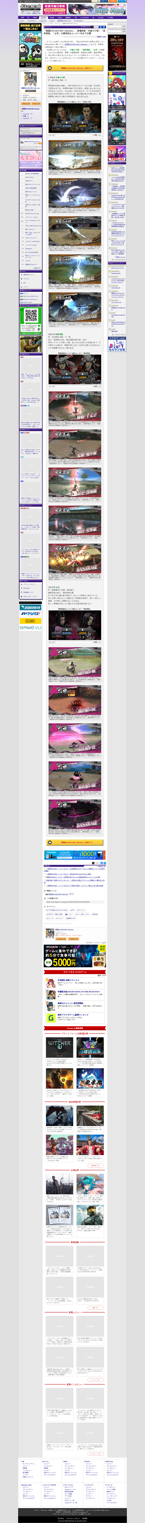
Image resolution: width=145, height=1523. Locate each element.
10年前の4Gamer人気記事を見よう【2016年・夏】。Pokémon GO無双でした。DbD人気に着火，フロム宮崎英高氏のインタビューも (30, 400)
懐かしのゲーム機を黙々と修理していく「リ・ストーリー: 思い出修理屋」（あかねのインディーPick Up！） (59, 1300)
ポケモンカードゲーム (117, 268)
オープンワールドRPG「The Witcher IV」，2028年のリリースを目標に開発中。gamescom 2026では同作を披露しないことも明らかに (59, 1062)
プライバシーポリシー (29, 584)
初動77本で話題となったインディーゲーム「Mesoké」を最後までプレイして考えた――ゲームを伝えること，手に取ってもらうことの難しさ (30, 500)
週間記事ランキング (29, 274)
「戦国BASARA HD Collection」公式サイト (76, 68)
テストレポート (91, 1489)
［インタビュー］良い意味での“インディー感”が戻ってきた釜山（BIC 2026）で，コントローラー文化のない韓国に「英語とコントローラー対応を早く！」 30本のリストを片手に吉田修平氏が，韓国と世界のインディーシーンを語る (30, 551)
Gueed (71, 918)
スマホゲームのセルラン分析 (32, 200)
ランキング (122, 1)
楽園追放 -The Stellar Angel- (118, 308)
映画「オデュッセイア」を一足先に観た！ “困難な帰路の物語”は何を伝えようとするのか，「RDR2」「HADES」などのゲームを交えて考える (30, 376)
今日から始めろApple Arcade (33, 225)
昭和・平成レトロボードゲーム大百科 (32, 233)
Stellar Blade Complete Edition (118, 315)
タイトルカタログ (50, 1475)
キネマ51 (27, 260)
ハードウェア (84, 17)
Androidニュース (70, 1489)
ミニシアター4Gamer (31, 245)
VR (76, 17)
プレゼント (26, 278)
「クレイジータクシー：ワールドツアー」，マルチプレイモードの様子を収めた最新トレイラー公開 (89, 1158)
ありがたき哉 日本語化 (31, 252)
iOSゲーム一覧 (69, 1500)
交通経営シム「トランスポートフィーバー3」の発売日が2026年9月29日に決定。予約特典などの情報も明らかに (89, 1129)
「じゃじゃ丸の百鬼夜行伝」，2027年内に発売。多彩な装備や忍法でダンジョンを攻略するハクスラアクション (118, 179)
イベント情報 (111, 1489)
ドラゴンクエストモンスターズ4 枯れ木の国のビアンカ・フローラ (118, 280)
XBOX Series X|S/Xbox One (30, 296)
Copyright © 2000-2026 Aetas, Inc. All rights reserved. (72, 1520)
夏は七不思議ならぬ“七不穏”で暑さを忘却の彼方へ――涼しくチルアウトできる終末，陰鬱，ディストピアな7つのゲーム (30, 424)
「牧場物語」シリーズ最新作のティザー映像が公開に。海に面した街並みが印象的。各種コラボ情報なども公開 (118, 215)
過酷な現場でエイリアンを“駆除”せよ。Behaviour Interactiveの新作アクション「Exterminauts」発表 (58, 1158)
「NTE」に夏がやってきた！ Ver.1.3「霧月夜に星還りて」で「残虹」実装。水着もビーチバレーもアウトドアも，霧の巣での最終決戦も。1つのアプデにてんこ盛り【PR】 (89, 1198)
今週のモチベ (29, 180)
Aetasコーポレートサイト (30, 596)
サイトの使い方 (41, 1)
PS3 (73, 910)
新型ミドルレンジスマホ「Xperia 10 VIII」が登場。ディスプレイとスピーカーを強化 (118, 243)
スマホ (60, 17)
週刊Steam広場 (29, 210)
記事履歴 (112, 1)
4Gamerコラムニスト (31, 237)
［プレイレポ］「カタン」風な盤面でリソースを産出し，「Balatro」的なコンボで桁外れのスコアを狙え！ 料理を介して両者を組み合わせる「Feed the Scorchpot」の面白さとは (59, 1341)
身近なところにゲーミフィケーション (32, 256)
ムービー (52, 20)
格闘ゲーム (110, 1491)
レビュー (21, 20)
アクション (82, 910)
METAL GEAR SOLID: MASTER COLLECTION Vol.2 (118, 324)
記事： (36, 143)
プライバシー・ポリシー (73, 1518)
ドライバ (25, 286)
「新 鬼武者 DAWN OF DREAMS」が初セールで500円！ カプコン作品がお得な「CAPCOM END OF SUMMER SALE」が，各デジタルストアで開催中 (89, 1093)
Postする (96, 27)
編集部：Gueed (101, 36)
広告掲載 (84, 1518)
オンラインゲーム (28, 1464)
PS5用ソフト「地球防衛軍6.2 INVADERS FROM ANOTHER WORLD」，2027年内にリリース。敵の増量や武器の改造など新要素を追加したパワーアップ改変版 (89, 1062)
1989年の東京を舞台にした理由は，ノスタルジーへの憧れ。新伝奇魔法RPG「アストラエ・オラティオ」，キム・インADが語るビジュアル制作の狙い (30, 527)
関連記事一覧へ (102, 866)
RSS (20, 1)
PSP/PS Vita (109, 1461)
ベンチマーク (90, 1498)
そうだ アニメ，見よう (31, 217)
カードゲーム (111, 1494)
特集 (24, 116)
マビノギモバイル (116, 302)
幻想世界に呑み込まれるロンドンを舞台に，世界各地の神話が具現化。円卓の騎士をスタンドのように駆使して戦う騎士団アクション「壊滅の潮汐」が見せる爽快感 (59, 1371)
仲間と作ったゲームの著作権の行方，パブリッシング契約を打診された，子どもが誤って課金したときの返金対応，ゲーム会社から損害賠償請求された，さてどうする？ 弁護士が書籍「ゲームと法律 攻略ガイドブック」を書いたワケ (59, 1231)
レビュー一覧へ (95, 1379)
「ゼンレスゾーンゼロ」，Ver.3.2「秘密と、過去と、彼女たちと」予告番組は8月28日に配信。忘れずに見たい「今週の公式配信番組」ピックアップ (59, 1270)
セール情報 (68, 1494)
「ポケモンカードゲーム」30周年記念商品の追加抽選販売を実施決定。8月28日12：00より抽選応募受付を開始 (118, 224)
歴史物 (95, 914)
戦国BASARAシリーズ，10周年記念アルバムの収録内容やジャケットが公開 (73, 877)
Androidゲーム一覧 (71, 1503)
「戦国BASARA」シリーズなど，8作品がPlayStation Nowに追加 (68, 874)
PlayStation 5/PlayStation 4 (30, 299)
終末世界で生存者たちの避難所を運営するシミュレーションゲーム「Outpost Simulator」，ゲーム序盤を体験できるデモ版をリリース (118, 233)
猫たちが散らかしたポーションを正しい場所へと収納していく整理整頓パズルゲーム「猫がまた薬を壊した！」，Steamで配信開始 (118, 252)
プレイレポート (31, 20)
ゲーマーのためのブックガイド (32, 221)
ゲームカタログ (78, 20)
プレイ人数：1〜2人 (83, 914)
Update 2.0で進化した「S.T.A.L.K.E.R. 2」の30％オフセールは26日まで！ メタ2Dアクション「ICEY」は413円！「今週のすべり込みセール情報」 (59, 1093)
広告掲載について (28, 592)
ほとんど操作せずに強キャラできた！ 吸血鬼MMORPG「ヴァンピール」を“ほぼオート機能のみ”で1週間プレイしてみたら (30, 451)
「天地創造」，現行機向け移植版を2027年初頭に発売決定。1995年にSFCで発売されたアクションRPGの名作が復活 (118, 188)
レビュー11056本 (26, 13)
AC (93, 17)
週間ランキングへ (121, 257)
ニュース (26, 114)
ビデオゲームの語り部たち (32, 241)
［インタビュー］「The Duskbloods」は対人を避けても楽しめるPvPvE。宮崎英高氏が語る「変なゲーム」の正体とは (89, 1446)
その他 (109, 1500)
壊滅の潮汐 (114, 331)
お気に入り (104, 1)
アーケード (108, 1485)
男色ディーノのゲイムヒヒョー (32, 196)
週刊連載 (26, 1472)
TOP (22, 17)
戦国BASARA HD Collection (31, 88)
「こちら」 (82, 1512)
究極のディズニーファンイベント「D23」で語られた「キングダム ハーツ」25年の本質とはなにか (30, 575)
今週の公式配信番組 (30, 188)
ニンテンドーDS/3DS (49, 1485)
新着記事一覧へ (95, 1165)
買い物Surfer (28, 248)
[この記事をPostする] (92, 27)
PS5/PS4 (43, 17)
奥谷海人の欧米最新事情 (32, 173)
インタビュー (43, 20)
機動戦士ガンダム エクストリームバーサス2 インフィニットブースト (118, 295)
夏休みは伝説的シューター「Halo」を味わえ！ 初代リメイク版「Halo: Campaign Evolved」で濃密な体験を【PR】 (89, 1228)
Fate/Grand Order (116, 273)
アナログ (101, 17)
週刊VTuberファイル (31, 191)
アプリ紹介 (68, 1496)
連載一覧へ (38, 268)
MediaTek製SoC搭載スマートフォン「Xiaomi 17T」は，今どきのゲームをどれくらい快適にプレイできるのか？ (89, 1340)
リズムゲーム (111, 1498)
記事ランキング (28, 1477)
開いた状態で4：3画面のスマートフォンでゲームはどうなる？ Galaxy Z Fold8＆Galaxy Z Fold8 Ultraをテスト (90, 1371)
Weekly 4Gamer (29, 177)
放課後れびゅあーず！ (31, 264)
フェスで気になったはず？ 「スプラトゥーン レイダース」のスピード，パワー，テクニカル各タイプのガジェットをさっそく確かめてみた (30, 476)
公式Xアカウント (29, 1)
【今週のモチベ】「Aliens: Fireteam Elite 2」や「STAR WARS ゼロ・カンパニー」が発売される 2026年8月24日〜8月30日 (89, 1269)
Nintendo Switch (27, 302)
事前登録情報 (69, 1491)
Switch (52, 17)
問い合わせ (51, 1)
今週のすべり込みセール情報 (32, 205)
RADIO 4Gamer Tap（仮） (32, 213)
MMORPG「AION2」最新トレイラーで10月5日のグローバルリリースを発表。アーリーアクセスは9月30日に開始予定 (59, 1129)
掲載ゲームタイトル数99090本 (30, 12)
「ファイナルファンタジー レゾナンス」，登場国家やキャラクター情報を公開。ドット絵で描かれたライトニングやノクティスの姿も (118, 206)
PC (28, 17)
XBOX (35, 17)
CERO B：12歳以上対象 (55, 914)
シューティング (112, 1496)
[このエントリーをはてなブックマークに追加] (104, 28)
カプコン (26, 95)
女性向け (68, 17)
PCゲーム (25, 293)
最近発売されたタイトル (64, 20)
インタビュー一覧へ (95, 1453)
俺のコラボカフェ (30, 229)
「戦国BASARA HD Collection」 (76, 44)
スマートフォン (68, 1485)
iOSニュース (69, 1487)
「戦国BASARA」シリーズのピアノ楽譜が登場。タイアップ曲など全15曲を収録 (74, 886)
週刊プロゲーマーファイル (32, 184)
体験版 (25, 1468)
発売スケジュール (50, 1472)
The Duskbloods (115, 287)
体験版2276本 (36, 13)
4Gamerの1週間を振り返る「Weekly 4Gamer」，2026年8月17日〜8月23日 (87, 1300)
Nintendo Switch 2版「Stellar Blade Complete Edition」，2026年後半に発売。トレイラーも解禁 (118, 197)
